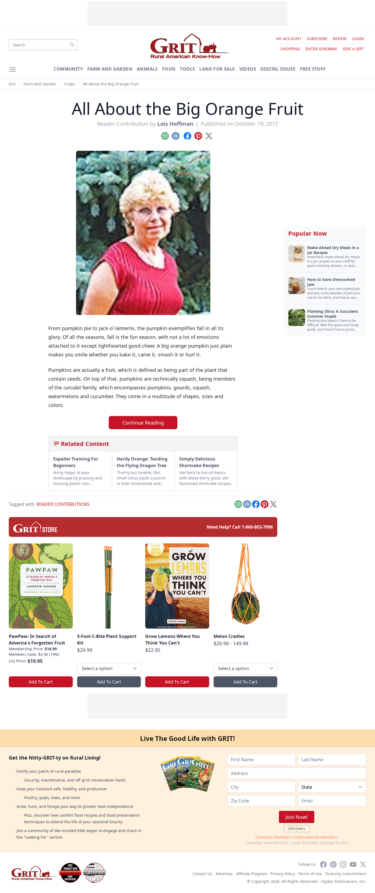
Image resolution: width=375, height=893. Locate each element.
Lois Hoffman (175, 123)
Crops (69, 83)
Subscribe (317, 38)
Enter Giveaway (321, 48)
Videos (247, 69)
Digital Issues (278, 69)
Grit (12, 83)
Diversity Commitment (345, 873)
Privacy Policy (282, 873)
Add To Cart (41, 682)
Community (68, 69)
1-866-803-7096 (257, 527)
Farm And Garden (109, 69)
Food (169, 69)
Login (358, 38)
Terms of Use (310, 873)
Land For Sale (217, 69)
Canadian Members (273, 837)
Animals (147, 69)
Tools (187, 69)
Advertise (224, 873)
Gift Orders (296, 828)
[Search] (72, 45)
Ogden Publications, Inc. (343, 881)
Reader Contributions (63, 504)
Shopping (290, 48)
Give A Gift (353, 48)
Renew (339, 38)
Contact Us (202, 873)
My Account (288, 38)
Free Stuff (313, 69)
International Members (316, 837)
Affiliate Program (251, 873)
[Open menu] (12, 69)
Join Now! (297, 817)
